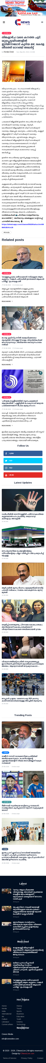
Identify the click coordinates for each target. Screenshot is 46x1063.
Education (20, 1016)
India (4, 1011)
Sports (19, 1011)
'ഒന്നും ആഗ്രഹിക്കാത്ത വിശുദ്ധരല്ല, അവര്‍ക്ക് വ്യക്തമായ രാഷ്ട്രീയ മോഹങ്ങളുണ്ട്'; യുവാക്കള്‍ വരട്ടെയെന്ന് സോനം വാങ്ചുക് (28, 894)
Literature (5, 1022)
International (6, 1014)
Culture (4, 1019)
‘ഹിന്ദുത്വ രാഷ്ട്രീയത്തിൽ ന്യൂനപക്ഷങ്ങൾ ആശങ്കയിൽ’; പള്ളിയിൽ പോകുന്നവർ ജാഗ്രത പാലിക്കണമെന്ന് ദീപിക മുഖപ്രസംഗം (22, 403)
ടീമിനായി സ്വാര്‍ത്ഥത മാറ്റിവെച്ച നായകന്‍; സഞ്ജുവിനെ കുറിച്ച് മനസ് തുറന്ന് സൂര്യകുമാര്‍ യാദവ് (22, 808)
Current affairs (7, 1024)
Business (20, 1014)
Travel (19, 1008)
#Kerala (6, 232)
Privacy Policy (26, 1058)
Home (4, 1006)
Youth (19, 1019)
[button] (7, 22)
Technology (21, 1024)
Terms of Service (9, 1058)
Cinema (20, 1022)
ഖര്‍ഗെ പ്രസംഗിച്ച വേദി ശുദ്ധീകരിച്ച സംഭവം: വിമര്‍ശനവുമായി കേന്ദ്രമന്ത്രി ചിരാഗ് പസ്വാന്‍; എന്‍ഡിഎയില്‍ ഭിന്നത (28, 967)
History (19, 1006)
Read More (6, 301)
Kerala (4, 1008)
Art (3, 1016)
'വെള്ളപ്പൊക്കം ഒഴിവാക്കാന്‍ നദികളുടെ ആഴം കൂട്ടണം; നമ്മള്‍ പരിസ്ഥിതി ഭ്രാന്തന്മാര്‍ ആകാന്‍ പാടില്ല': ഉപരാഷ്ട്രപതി (23, 279)
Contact (40, 1058)
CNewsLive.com (27, 1053)
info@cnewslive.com (10, 1039)
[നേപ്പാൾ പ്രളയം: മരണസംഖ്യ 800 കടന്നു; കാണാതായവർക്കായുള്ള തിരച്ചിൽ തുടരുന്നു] (23, 684)
